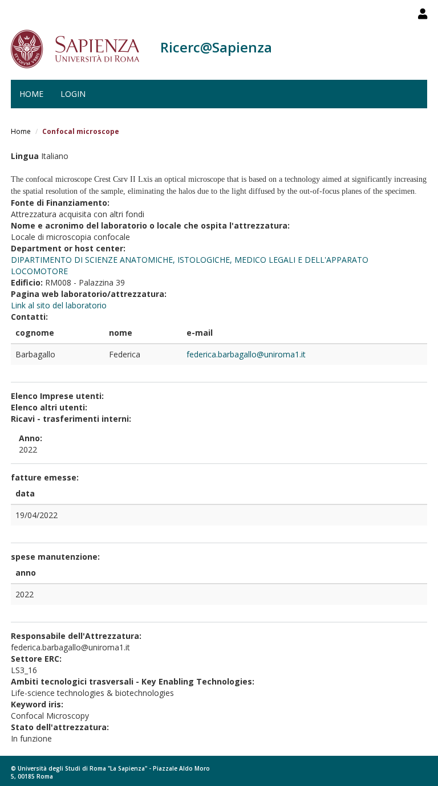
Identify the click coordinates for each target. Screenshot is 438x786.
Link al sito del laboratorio (59, 305)
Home (31, 93)
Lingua (25, 155)
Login (73, 93)
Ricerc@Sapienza (216, 47)
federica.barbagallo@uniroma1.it (246, 354)
